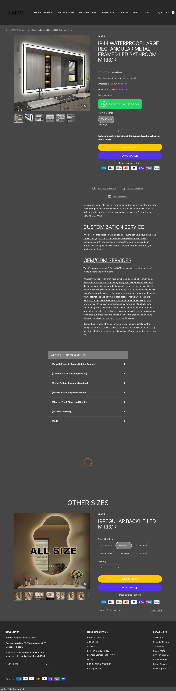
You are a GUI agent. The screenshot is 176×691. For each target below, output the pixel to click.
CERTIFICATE (107, 12)
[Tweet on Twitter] (115, 610)
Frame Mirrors (160, 659)
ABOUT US (92, 642)
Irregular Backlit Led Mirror (127, 524)
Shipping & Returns (106, 188)
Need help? (156, 610)
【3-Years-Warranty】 (62, 411)
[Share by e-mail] (120, 610)
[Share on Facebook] (107, 610)
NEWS (136, 12)
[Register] (46, 664)
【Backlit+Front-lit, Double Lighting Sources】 (74, 364)
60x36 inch (106, 119)
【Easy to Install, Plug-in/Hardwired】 (70, 392)
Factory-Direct (120, 196)
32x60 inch (141, 553)
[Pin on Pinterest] (111, 610)
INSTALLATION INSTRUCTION (101, 655)
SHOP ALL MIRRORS (44, 12)
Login (159, 12)
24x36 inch (141, 545)
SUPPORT (123, 12)
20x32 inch (106, 545)
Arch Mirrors (159, 646)
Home (8, 30)
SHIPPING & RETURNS (98, 651)
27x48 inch (123, 553)
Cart (170, 12)
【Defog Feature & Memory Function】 (70, 383)
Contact (91, 646)
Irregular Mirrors (161, 642)
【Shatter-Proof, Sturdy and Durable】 (70, 402)
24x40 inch (106, 553)
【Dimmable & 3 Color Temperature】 (69, 373)
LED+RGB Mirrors (161, 655)
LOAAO (101, 36)
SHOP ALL (158, 637)
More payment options (130, 163)
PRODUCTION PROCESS (99, 664)
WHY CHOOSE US (87, 12)
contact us (110, 331)
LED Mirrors (159, 651)
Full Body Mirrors (161, 668)
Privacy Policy (94, 668)
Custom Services (135, 188)
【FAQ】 (55, 421)
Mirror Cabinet (160, 664)
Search (148, 12)
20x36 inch (123, 545)
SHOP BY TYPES (66, 12)
